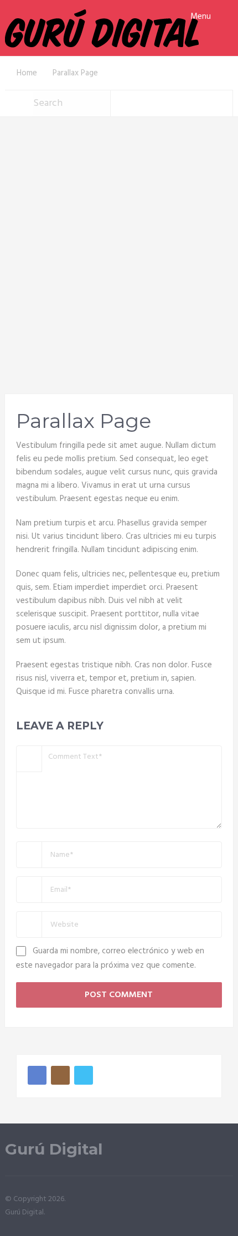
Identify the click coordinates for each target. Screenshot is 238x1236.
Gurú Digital (53, 1149)
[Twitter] (83, 1075)
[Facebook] (37, 1075)
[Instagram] (60, 1075)
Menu (200, 16)
